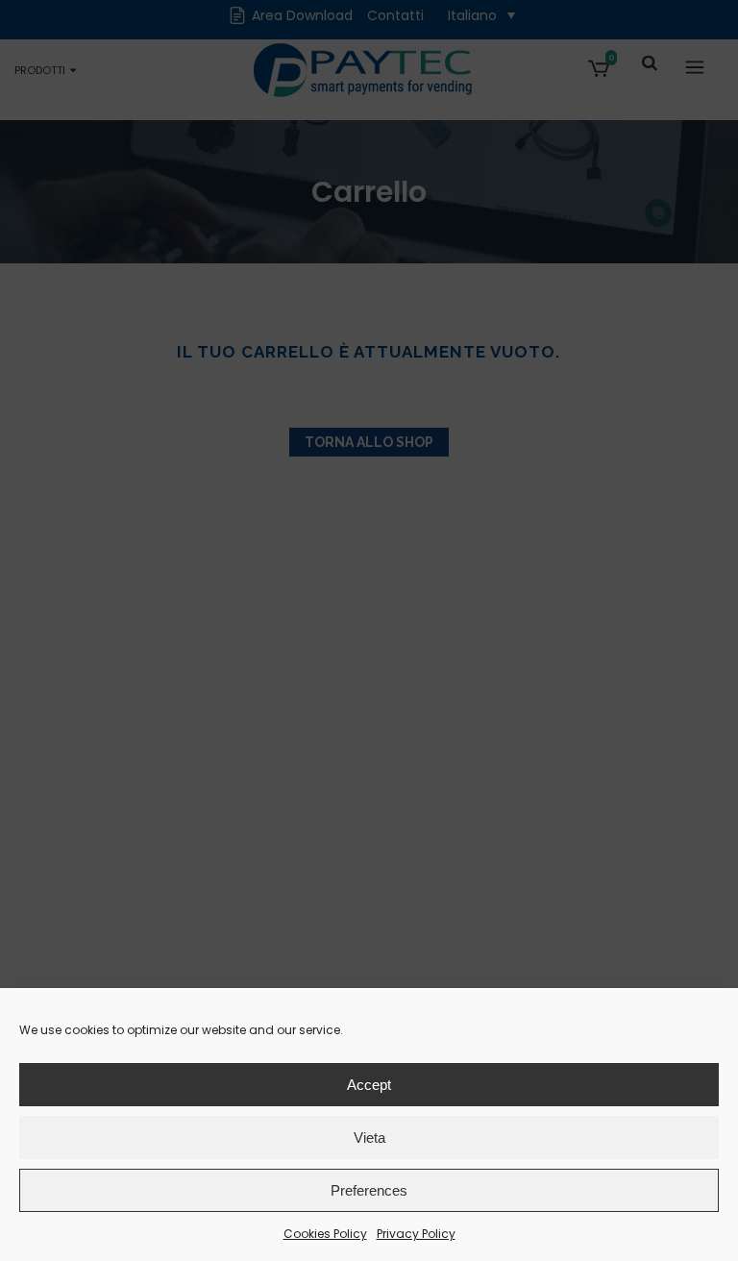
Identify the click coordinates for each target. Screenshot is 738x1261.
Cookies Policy (325, 1233)
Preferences (369, 1190)
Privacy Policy (416, 1233)
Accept (369, 1084)
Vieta (369, 1137)
